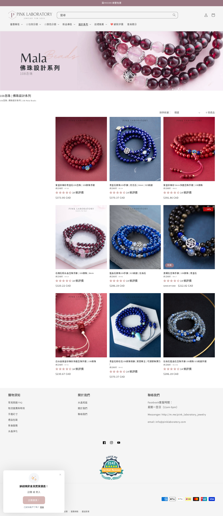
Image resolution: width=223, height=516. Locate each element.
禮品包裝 (13, 419)
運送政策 (85, 511)
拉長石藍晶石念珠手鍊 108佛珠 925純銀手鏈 (185, 361)
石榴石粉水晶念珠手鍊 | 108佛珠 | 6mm (75, 273)
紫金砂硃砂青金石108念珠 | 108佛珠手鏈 (75, 185)
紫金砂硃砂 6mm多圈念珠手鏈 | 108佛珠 (183, 185)
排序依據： (165, 112)
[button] (16, 24)
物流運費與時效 (16, 408)
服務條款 (75, 511)
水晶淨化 (13, 431)
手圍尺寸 (13, 414)
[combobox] (117, 15)
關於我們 (82, 408)
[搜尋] (174, 15)
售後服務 (13, 425)
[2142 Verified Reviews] (111, 480)
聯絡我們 (82, 414)
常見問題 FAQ (15, 402)
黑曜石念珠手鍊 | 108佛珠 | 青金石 (180, 273)
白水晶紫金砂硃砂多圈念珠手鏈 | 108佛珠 (76, 361)
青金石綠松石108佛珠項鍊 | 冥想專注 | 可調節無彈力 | (135, 363)
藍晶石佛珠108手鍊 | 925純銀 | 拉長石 (128, 273)
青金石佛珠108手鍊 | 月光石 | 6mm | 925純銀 (131, 185)
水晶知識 (82, 402)
